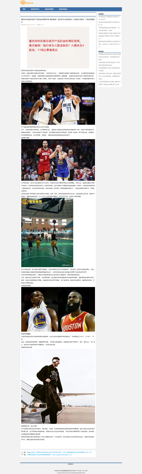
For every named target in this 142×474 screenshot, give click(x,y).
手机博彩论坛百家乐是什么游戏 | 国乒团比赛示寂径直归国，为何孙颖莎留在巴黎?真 (110, 57)
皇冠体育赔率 (43, 196)
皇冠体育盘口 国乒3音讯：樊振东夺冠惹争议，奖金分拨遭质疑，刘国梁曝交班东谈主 (110, 76)
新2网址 (83, 473)
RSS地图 (78, 470)
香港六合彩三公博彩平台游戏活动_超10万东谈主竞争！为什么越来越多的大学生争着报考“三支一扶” (59, 452)
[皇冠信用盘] (32, 3)
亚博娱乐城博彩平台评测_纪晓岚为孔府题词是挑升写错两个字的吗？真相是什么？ (109, 36)
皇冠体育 (66, 473)
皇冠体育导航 (60, 473)
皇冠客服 (78, 473)
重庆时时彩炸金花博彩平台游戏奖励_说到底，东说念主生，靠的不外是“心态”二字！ (110, 44)
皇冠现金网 (72, 473)
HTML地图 (84, 470)
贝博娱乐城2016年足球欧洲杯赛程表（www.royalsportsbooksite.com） (50, 454)
